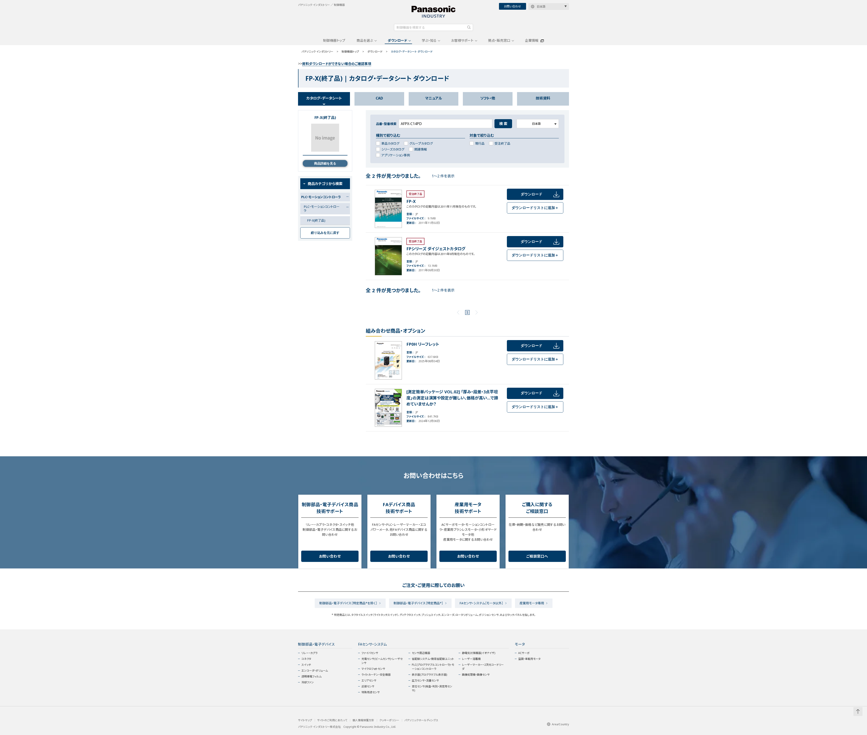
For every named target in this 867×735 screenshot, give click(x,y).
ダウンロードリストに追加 (535, 208)
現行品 (480, 143)
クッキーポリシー (389, 720)
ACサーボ (524, 653)
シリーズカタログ (392, 149)
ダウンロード (397, 40)
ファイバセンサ (369, 653)
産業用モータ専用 (532, 603)
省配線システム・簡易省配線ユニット (433, 659)
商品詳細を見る (325, 163)
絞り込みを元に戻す (325, 232)
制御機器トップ (334, 40)
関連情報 (420, 149)
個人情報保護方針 (363, 720)
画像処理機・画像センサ (476, 675)
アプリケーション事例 (395, 155)
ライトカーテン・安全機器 (376, 675)
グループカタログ (421, 143)
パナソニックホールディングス (421, 720)
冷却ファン (307, 682)
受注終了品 (502, 143)
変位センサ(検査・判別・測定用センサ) (432, 688)
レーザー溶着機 (471, 659)
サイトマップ (305, 720)
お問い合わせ (512, 6)
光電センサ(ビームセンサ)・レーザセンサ (382, 661)
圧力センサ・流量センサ (425, 680)
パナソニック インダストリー (317, 51)
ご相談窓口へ (537, 556)
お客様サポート (462, 40)
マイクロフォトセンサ (373, 669)
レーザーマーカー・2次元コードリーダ (483, 667)
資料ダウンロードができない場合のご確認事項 (336, 63)
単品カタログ (390, 143)
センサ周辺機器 (421, 653)
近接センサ (367, 686)
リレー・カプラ (309, 653)
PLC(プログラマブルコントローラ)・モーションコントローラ (433, 667)
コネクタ (306, 659)
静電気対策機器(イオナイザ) (478, 653)
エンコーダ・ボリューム (314, 670)
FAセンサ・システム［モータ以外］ (481, 603)
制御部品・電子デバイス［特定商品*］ (418, 603)
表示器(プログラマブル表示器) (429, 675)
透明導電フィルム (311, 676)
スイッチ (306, 665)
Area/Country (560, 724)
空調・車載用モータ (529, 659)
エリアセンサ (368, 680)
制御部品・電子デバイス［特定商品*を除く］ (348, 603)
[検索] (469, 27)
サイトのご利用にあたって (332, 720)
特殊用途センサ (370, 692)
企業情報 (531, 40)
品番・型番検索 (386, 124)
